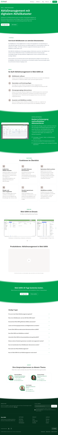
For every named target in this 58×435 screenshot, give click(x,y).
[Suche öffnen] (51, 2)
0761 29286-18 (41, 379)
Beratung (32, 1)
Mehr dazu (15, 406)
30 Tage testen (5, 24)
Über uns (47, 1)
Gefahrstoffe (21, 420)
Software (38, 1)
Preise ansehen (34, 294)
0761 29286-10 (30, 389)
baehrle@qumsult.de (19, 380)
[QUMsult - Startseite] (4, 2)
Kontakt (54, 1)
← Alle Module (11, 37)
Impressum (43, 431)
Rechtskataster (21, 422)
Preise (33, 419)
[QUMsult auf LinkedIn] (9, 429)
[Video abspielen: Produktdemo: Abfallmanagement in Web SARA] (29, 260)
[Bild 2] (28, 240)
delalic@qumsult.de (30, 391)
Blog (43, 1)
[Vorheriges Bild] (2, 228)
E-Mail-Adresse (38, 403)
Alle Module (14, 24)
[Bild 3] (29, 240)
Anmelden (54, 406)
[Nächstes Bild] (56, 228)
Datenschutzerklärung (39, 409)
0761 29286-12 (18, 379)
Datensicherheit (54, 431)
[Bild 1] (27, 240)
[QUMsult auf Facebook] (11, 429)
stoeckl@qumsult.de (42, 380)
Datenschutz (48, 431)
